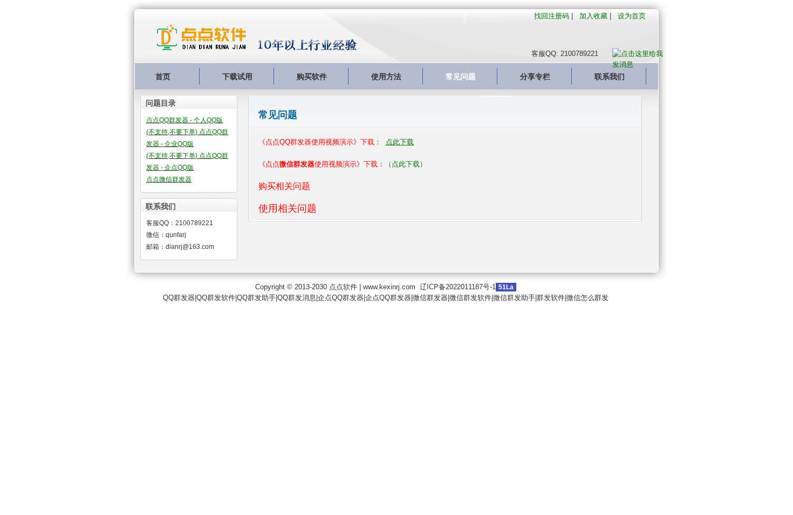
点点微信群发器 (169, 179)
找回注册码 (551, 16)
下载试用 (237, 76)
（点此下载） (406, 164)
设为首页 (632, 16)
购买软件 (312, 76)
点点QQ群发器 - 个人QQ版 (184, 120)
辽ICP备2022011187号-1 (458, 287)
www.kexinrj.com (389, 287)
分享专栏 (535, 76)
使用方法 (386, 76)
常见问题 (461, 76)
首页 (162, 76)
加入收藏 (593, 16)
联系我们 (609, 76)
